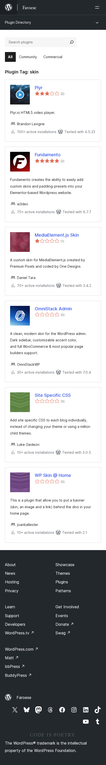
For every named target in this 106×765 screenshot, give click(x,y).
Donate (64, 624)
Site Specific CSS (53, 395)
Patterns (63, 590)
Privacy (11, 590)
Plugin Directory (18, 22)
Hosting (12, 581)
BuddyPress (18, 675)
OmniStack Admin (53, 308)
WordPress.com (21, 649)
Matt (12, 657)
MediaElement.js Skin (57, 235)
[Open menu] (98, 7)
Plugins (61, 581)
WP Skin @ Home (53, 475)
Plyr (39, 87)
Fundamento (48, 154)
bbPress (15, 666)
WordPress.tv (19, 632)
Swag (63, 632)
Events (61, 615)
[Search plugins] (72, 42)
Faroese (24, 697)
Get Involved (67, 606)
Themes (62, 573)
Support (12, 615)
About (10, 564)
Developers (15, 624)
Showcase (64, 564)
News (10, 573)
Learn (10, 606)
